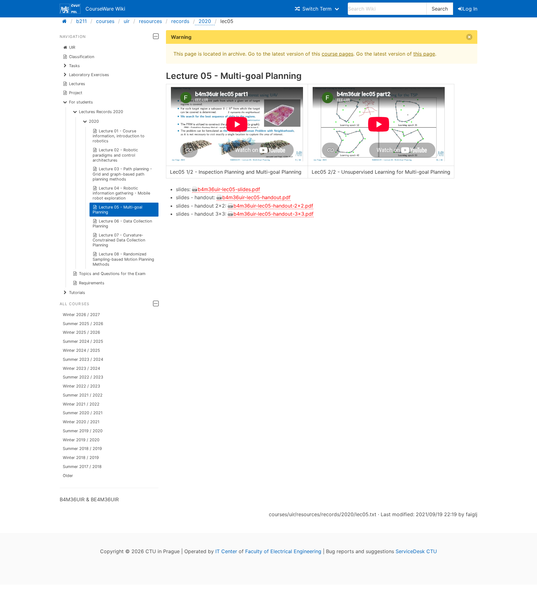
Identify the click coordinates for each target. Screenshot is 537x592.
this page (424, 54)
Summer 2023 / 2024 (83, 359)
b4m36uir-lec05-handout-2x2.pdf (273, 206)
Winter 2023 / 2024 (81, 368)
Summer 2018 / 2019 (82, 448)
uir (127, 21)
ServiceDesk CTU (416, 551)
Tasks (74, 65)
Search (440, 9)
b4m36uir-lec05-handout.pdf (256, 197)
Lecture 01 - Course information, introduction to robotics (119, 136)
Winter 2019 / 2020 (81, 440)
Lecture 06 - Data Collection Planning (122, 223)
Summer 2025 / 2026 (83, 323)
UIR (72, 47)
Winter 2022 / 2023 (81, 386)
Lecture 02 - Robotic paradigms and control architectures (115, 155)
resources (150, 21)
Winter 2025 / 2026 (81, 332)
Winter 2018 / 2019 (81, 457)
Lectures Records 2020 (101, 111)
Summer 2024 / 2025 (83, 341)
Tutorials (77, 292)
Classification (81, 56)
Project (75, 92)
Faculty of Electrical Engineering (283, 551)
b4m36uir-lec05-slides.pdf (229, 189)
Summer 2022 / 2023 (83, 377)
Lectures (77, 83)
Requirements (91, 283)
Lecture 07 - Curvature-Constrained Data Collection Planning (119, 240)
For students (81, 102)
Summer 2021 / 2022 (83, 395)
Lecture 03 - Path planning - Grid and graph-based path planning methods (122, 174)
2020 (205, 21)
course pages (337, 54)
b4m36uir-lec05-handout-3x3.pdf (273, 214)
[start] (66, 21)
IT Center (226, 551)
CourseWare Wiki (105, 9)
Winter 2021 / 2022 (81, 404)
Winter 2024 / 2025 (81, 350)
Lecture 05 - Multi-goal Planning (118, 209)
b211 (81, 21)
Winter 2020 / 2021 (81, 422)
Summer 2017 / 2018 (82, 466)
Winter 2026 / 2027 (81, 314)
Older (68, 475)
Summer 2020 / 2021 (83, 413)
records (180, 21)
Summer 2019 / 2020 (83, 431)
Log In (470, 9)
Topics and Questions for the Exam (112, 273)
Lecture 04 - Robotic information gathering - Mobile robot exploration (121, 193)
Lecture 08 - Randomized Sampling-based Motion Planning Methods (123, 259)
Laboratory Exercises (89, 74)
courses (105, 21)
